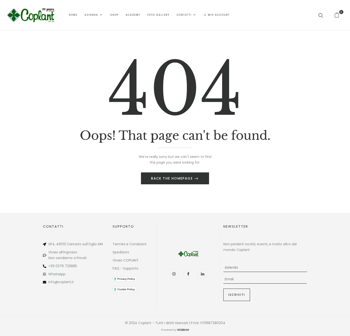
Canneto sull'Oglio (82, 244)
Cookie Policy (126, 289)
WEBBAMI (183, 330)
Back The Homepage (172, 178)
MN (100, 244)
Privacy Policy (126, 279)
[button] (339, 15)
